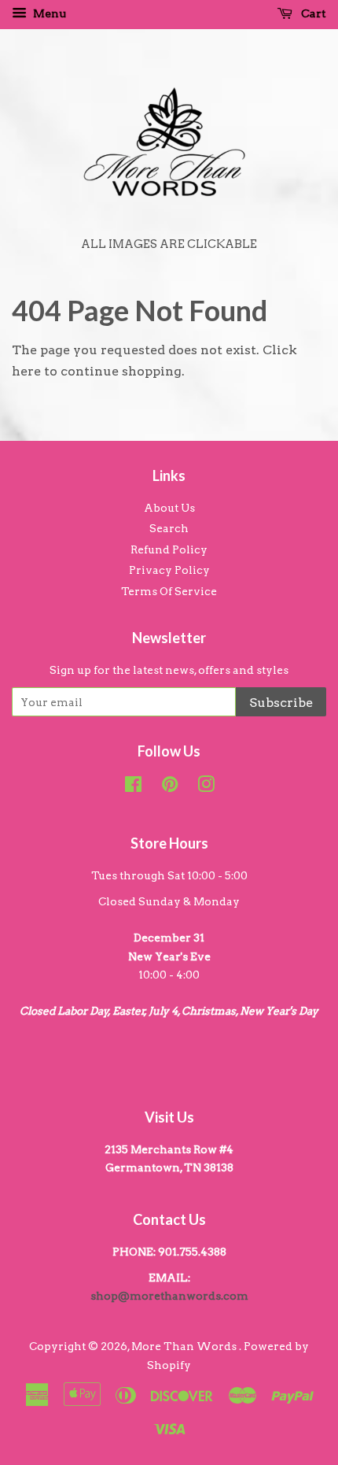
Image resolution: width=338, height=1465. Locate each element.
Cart (312, 13)
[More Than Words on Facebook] (133, 787)
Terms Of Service (169, 591)
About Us (169, 507)
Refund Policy (169, 549)
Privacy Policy (169, 570)
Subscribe (281, 702)
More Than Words (185, 1346)
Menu (48, 13)
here (26, 371)
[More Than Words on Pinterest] (169, 787)
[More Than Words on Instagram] (206, 787)
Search (169, 528)
